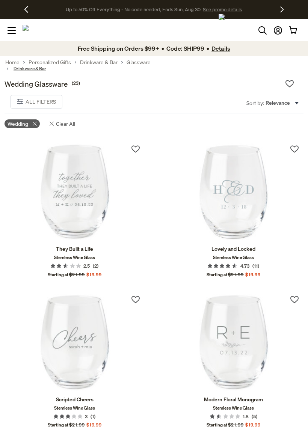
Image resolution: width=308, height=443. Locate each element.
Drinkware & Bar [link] (99, 62)
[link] (74, 192)
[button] (278, 30)
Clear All (65, 123)
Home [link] (12, 62)
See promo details (219, 9)
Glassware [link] (139, 62)
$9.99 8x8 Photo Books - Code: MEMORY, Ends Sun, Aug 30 (133, 9)
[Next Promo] (282, 9)
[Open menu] (12, 30)
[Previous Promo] (29, 9)
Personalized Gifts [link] (50, 62)
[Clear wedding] (34, 123)
